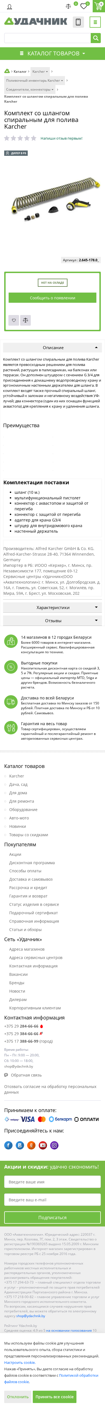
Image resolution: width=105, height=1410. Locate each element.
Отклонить (18, 1396)
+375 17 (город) (28, 1041)
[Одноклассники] (31, 1145)
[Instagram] (54, 1145)
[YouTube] (43, 1145)
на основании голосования (69, 1330)
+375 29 (21, 1026)
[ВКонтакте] (20, 1145)
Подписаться (52, 1217)
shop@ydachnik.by (30, 1315)
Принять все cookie (55, 1396)
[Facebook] (8, 1145)
